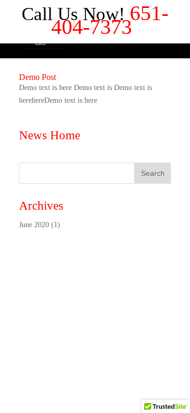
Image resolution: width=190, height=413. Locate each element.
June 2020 (34, 225)
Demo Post (37, 77)
